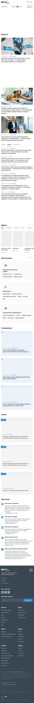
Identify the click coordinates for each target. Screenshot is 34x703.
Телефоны (4, 650)
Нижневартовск (12, 56)
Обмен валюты (22, 617)
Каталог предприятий (7, 655)
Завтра (20, 650)
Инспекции (25, 296)
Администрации (6, 294)
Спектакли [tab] (16, 228)
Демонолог (16, 248)
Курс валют (21, 610)
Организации (6, 258)
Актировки (21, 655)
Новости (4, 34)
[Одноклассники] (5, 592)
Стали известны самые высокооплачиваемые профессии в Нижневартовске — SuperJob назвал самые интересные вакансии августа (16, 138)
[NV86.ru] (5, 2)
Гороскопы (4, 665)
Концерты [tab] (9, 228)
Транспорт (5, 499)
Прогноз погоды (5, 658)
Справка (3, 645)
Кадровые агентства (6, 636)
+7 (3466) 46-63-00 (10, 523)
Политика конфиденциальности (8, 684)
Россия (3, 617)
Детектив (3, 252)
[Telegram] (9, 592)
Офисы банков (22, 612)
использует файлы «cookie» (15, 671)
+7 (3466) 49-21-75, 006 (11, 513)
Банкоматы (21, 615)
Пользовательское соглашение (8, 682)
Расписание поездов (11, 516)
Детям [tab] (23, 228)
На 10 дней (21, 653)
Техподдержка (5, 583)
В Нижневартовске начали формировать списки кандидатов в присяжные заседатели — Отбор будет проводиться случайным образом (15, 187)
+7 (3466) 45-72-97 (10, 533)
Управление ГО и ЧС (7, 274)
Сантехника (11, 318)
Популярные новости (6, 610)
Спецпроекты (6, 328)
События (20, 634)
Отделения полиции (17, 294)
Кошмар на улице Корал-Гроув (6, 249)
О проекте (4, 578)
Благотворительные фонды (9, 296)
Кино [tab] (2, 228)
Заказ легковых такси (11, 537)
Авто (2, 625)
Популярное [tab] (17, 144)
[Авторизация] (28, 2)
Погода (3, 622)
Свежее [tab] (3, 144)
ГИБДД (19, 296)
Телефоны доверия (7, 276)
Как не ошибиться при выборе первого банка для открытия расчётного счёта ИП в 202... (16, 404)
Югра (10, 106)
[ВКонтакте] (2, 592)
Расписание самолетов (11, 503)
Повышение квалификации (8, 634)
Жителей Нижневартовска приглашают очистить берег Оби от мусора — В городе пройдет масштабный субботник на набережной (15, 59)
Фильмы (20, 639)
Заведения (21, 636)
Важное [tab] (9, 144)
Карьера (3, 631)
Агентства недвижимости (9, 315)
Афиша (4, 225)
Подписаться (28, 600)
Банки (20, 607)
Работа (3, 629)
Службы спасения (18, 276)
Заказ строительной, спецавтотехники (16, 549)
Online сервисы (5, 653)
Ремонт (4, 318)
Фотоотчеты (21, 641)
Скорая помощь (17, 274)
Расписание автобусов (11, 527)
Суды (4, 299)
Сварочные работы (19, 318)
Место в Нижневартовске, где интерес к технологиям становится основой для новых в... (16, 350)
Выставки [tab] (29, 228)
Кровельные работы (26, 315)
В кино (20, 631)
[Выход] (31, 2)
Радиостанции (5, 663)
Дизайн (18, 315)
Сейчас (20, 648)
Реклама (3, 580)
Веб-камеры (4, 660)
